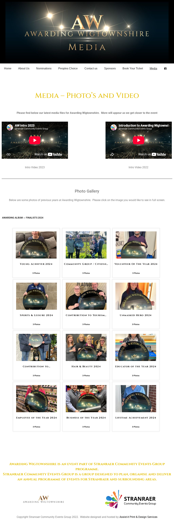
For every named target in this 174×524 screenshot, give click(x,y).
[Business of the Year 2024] (86, 411)
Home (7, 68)
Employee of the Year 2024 (36, 417)
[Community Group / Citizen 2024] (86, 257)
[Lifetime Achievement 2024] (135, 411)
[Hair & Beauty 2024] (86, 360)
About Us (23, 68)
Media (153, 68)
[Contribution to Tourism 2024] (86, 308)
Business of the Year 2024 (86, 417)
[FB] (165, 68)
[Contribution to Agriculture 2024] (36, 360)
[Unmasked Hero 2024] (135, 308)
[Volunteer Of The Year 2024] (136, 257)
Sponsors (110, 68)
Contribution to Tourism (86, 315)
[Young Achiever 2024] (36, 257)
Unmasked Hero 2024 (136, 315)
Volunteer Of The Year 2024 (136, 264)
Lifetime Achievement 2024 (135, 417)
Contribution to (36, 366)
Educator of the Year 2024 (135, 366)
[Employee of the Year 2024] (36, 411)
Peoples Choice (68, 68)
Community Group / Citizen (86, 264)
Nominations (43, 68)
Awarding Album (12, 217)
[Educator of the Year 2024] (135, 360)
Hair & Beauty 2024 (86, 366)
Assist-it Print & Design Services (138, 517)
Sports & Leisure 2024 (36, 315)
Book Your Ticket (133, 68)
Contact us (90, 68)
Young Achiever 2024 (36, 264)
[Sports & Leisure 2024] (36, 308)
